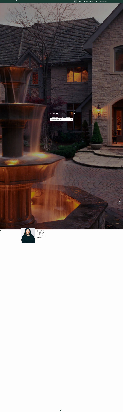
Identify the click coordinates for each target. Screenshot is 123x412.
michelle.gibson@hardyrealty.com (42, 235)
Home (75, 1)
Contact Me (39, 238)
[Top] (120, 199)
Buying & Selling (85, 2)
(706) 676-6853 (41, 232)
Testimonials (97, 1)
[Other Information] (120, 203)
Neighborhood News (103, 1)
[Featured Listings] (120, 201)
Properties (79, 2)
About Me (91, 2)
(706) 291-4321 (41, 233)
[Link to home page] (20, 1)
